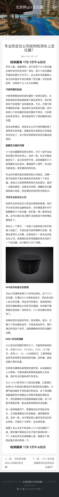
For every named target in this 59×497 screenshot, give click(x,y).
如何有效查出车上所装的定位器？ (15, 462)
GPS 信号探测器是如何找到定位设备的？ (44, 462)
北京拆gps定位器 (29, 7)
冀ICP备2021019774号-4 (29, 489)
